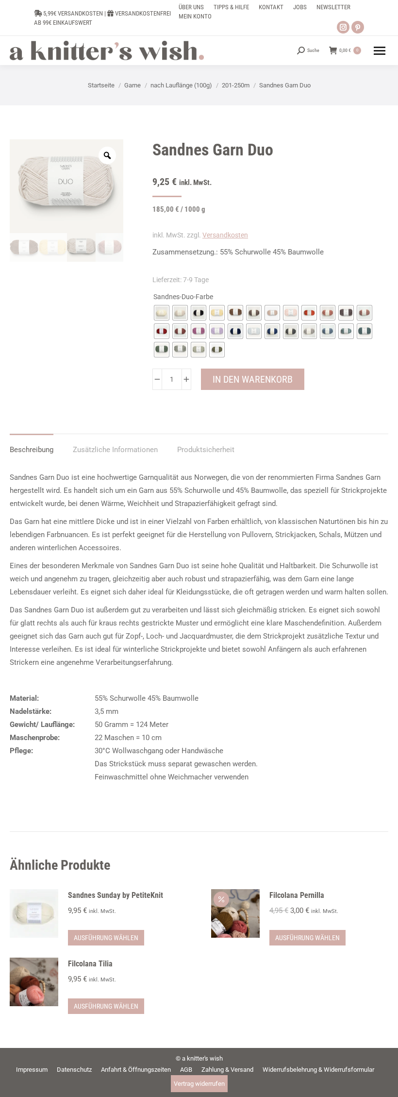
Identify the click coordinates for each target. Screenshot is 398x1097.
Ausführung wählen (106, 938)
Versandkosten (225, 235)
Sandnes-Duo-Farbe (183, 297)
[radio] (161, 312)
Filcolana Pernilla (296, 895)
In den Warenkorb (253, 379)
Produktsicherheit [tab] (205, 449)
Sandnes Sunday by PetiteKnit (115, 895)
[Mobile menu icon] (379, 50)
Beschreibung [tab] (31, 449)
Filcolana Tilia (90, 963)
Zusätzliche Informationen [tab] (115, 449)
